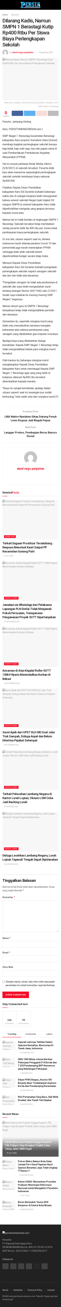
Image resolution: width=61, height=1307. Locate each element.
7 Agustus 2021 (46, 52)
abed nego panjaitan (22, 52)
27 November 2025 (12, 622)
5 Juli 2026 (8, 556)
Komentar (8, 897)
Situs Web (7, 967)
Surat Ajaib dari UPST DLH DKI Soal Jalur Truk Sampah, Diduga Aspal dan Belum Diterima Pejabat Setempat (28, 736)
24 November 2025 (12, 683)
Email (6, 952)
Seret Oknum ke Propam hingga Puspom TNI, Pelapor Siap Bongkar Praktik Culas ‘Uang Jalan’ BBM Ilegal (28, 1145)
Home (5, 15)
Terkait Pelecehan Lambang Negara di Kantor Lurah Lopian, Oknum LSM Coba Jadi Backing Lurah (27, 798)
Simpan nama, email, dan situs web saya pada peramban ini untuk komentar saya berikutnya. (30, 983)
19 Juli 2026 (11, 1153)
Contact (51, 1290)
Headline (10, 537)
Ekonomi (15, 15)
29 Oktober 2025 (11, 806)
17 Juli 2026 (24, 1195)
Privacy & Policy (35, 1290)
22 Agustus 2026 (26, 1175)
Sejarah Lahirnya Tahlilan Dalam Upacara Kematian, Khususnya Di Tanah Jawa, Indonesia (35, 1045)
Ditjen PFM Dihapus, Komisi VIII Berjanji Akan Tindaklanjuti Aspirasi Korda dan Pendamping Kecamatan (37, 1082)
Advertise (18, 1290)
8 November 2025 (11, 745)
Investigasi (11, 598)
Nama (6, 938)
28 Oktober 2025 (11, 864)
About (5, 1290)
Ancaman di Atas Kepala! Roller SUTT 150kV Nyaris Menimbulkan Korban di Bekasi (26, 674)
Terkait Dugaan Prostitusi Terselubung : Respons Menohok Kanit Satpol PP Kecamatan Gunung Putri (27, 547)
